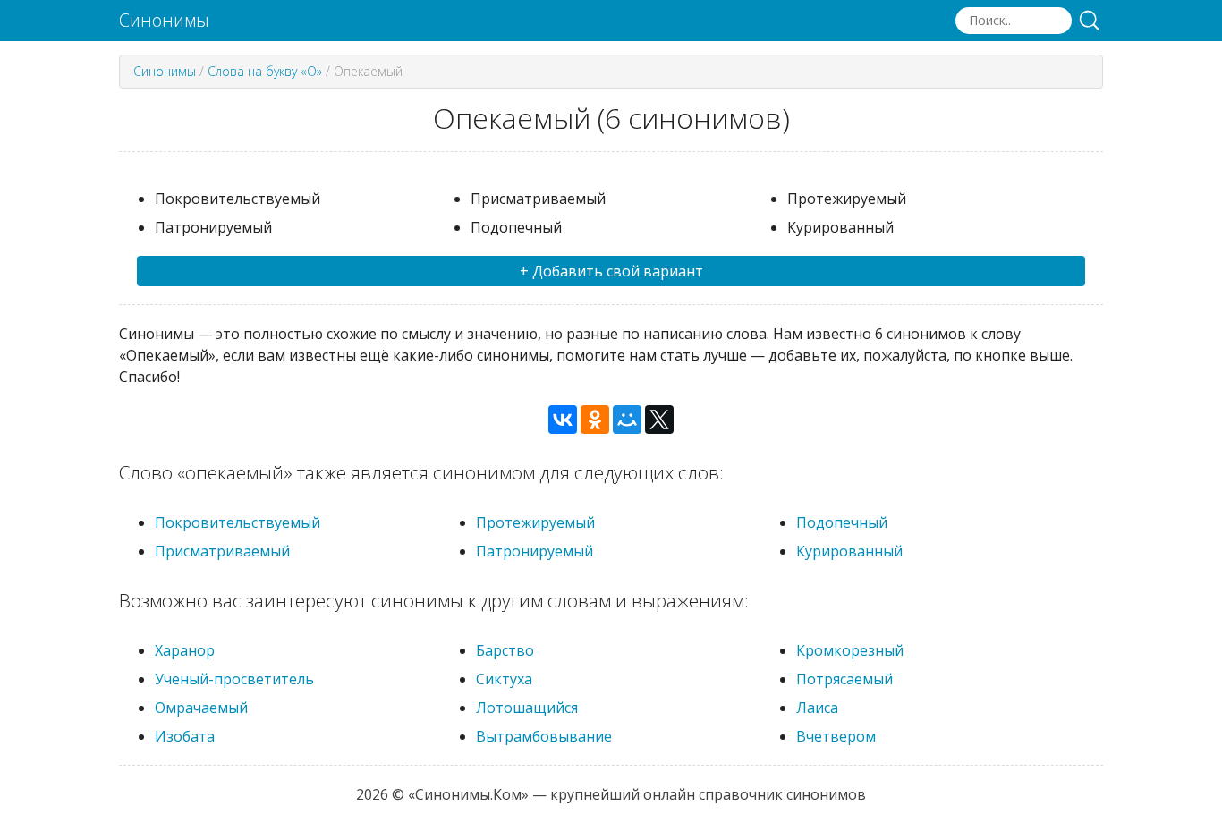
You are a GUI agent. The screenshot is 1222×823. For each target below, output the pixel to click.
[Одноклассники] (595, 419)
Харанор (185, 650)
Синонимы (164, 20)
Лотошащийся (527, 707)
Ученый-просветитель (234, 679)
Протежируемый (535, 522)
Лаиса (817, 707)
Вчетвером (836, 736)
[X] (659, 419)
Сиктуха (504, 679)
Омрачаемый (201, 707)
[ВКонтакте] (562, 419)
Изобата (185, 736)
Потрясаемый (844, 679)
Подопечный (841, 522)
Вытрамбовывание (544, 736)
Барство (505, 650)
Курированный (849, 551)
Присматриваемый (222, 551)
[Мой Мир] (627, 419)
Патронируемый (534, 551)
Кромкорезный (850, 650)
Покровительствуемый (237, 522)
